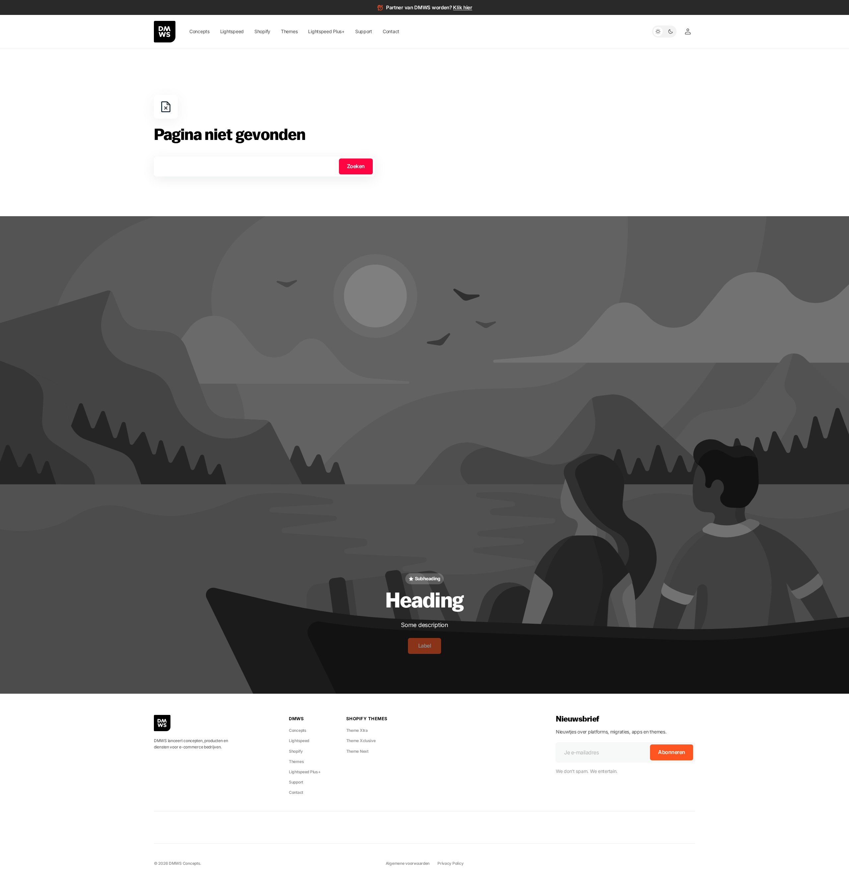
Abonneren (671, 752)
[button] (688, 31)
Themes (296, 761)
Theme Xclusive (361, 740)
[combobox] (264, 166)
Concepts (297, 730)
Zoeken (356, 166)
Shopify (296, 751)
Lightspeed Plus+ (305, 771)
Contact (296, 792)
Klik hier (462, 7)
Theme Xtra (357, 730)
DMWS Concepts (184, 863)
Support (296, 782)
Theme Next (357, 751)
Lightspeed (299, 740)
